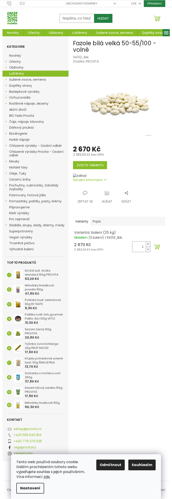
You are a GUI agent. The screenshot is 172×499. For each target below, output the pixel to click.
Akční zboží (17, 109)
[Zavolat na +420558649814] (13, 3)
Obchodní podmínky (81, 3)
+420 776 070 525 (28, 441)
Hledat (103, 18)
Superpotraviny (21, 231)
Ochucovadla (19, 97)
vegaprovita (23, 453)
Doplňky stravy (20, 85)
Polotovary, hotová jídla (28, 195)
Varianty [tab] (81, 221)
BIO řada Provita (22, 115)
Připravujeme (19, 207)
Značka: (86, 61)
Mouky (14, 161)
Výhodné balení (21, 249)
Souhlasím (142, 464)
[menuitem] (12, 32)
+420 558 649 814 (27, 435)
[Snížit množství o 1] (148, 249)
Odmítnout (110, 464)
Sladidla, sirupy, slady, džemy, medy (36, 225)
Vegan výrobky (21, 237)
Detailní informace (87, 180)
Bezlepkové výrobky (24, 91)
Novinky (15, 55)
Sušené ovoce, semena (27, 79)
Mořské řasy (18, 167)
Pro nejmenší (19, 219)
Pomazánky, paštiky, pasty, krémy (35, 201)
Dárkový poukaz (22, 127)
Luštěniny (16, 73)
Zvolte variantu (90, 165)
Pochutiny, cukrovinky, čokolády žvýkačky (33, 187)
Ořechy (15, 61)
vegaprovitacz (25, 447)
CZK (134, 3)
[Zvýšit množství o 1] (148, 244)
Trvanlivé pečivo (21, 243)
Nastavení (30, 488)
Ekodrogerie (18, 133)
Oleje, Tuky (17, 173)
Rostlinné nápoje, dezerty (28, 103)
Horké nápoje (19, 139)
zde (46, 476)
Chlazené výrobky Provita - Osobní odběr (36, 153)
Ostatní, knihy (20, 179)
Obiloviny (16, 67)
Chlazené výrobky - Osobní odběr (35, 145)
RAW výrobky (19, 213)
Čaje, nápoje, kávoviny (26, 121)
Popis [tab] (97, 221)
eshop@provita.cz (28, 429)
